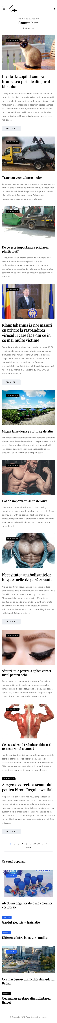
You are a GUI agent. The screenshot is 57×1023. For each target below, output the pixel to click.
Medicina (11, 876)
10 (34, 844)
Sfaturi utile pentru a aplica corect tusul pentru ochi (26, 673)
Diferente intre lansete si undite (24, 937)
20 (38, 844)
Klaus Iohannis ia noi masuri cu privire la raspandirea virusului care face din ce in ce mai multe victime (27, 332)
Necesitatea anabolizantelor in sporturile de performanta (27, 577)
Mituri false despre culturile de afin (27, 431)
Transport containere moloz (22, 177)
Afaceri (6, 993)
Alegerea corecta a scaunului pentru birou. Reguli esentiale (28, 787)
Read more (11, 128)
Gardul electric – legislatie (21, 922)
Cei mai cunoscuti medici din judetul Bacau (28, 981)
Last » (28, 847)
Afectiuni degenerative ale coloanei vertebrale (27, 905)
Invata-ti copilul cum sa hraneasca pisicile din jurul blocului (26, 81)
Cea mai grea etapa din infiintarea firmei (26, 1000)
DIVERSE (6, 917)
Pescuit (6, 932)
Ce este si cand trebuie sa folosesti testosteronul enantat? (26, 746)
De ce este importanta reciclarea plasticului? (25, 249)
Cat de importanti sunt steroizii (24, 501)
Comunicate (12, 40)
